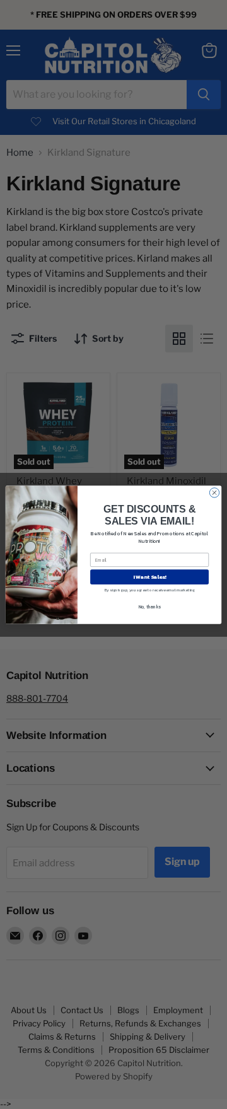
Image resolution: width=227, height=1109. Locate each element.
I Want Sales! (149, 576)
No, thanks (150, 606)
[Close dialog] (214, 492)
